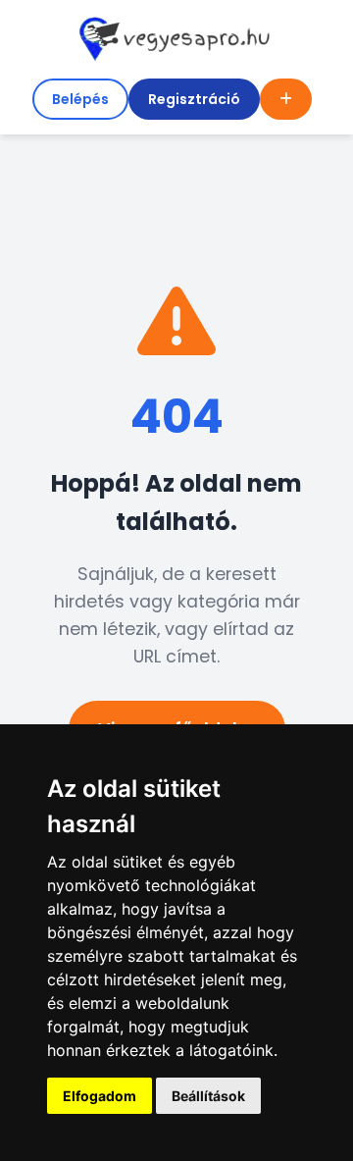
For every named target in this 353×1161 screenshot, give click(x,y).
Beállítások (208, 1095)
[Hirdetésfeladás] (286, 99)
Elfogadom (99, 1095)
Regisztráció (194, 99)
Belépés (80, 99)
